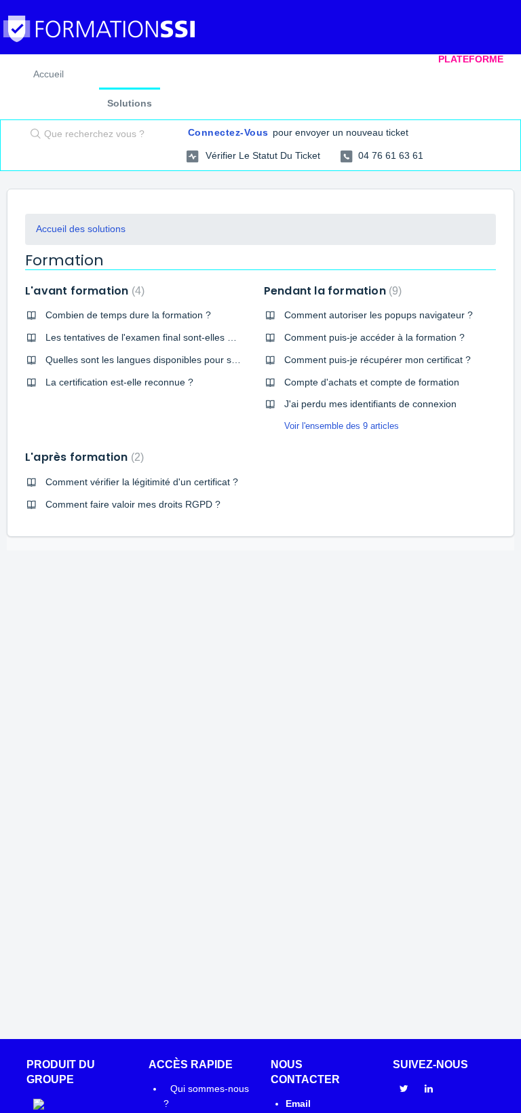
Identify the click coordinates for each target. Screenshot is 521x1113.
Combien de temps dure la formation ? (128, 314)
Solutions (129, 103)
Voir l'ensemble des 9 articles (341, 426)
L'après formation (82, 457)
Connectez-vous (228, 132)
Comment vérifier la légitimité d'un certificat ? (141, 481)
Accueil (201, 59)
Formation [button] (271, 59)
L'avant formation (83, 291)
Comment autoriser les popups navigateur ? (378, 314)
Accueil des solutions (81, 228)
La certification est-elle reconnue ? (119, 382)
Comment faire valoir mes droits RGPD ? (132, 504)
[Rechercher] (32, 135)
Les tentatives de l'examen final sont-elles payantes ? (160, 337)
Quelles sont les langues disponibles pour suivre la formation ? (179, 359)
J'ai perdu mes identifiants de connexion (370, 403)
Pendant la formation (331, 291)
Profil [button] (392, 59)
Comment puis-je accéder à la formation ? (374, 337)
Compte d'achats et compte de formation (371, 382)
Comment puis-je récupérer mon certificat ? (377, 359)
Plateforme (470, 59)
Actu (341, 59)
